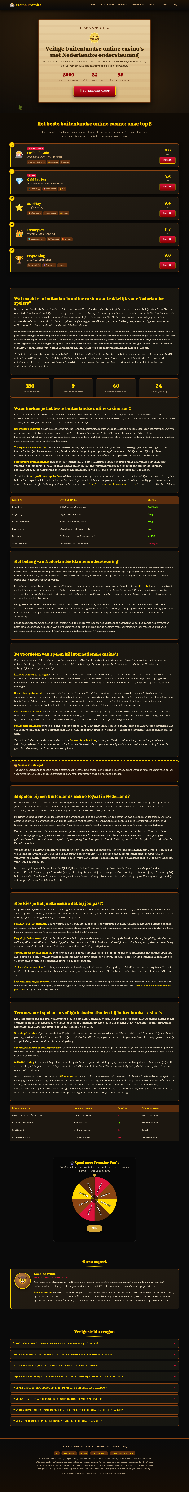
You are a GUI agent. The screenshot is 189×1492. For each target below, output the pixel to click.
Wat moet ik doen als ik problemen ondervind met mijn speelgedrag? (59, 1399)
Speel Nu (167, 160)
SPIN (95, 1228)
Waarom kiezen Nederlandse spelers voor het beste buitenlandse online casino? (68, 1410)
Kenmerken (107, 5)
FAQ (175, 5)
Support (122, 5)
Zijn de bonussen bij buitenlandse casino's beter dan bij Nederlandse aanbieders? (68, 1376)
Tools (164, 5)
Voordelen (138, 5)
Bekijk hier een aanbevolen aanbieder (112, 484)
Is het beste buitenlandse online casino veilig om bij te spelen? (55, 1343)
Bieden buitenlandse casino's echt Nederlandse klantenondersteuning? (62, 1354)
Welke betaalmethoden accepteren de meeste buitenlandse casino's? (60, 1387)
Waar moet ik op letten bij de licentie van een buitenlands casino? (57, 1421)
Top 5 (94, 5)
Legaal (153, 5)
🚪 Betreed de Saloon (94, 90)
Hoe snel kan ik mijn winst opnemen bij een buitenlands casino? (55, 1365)
